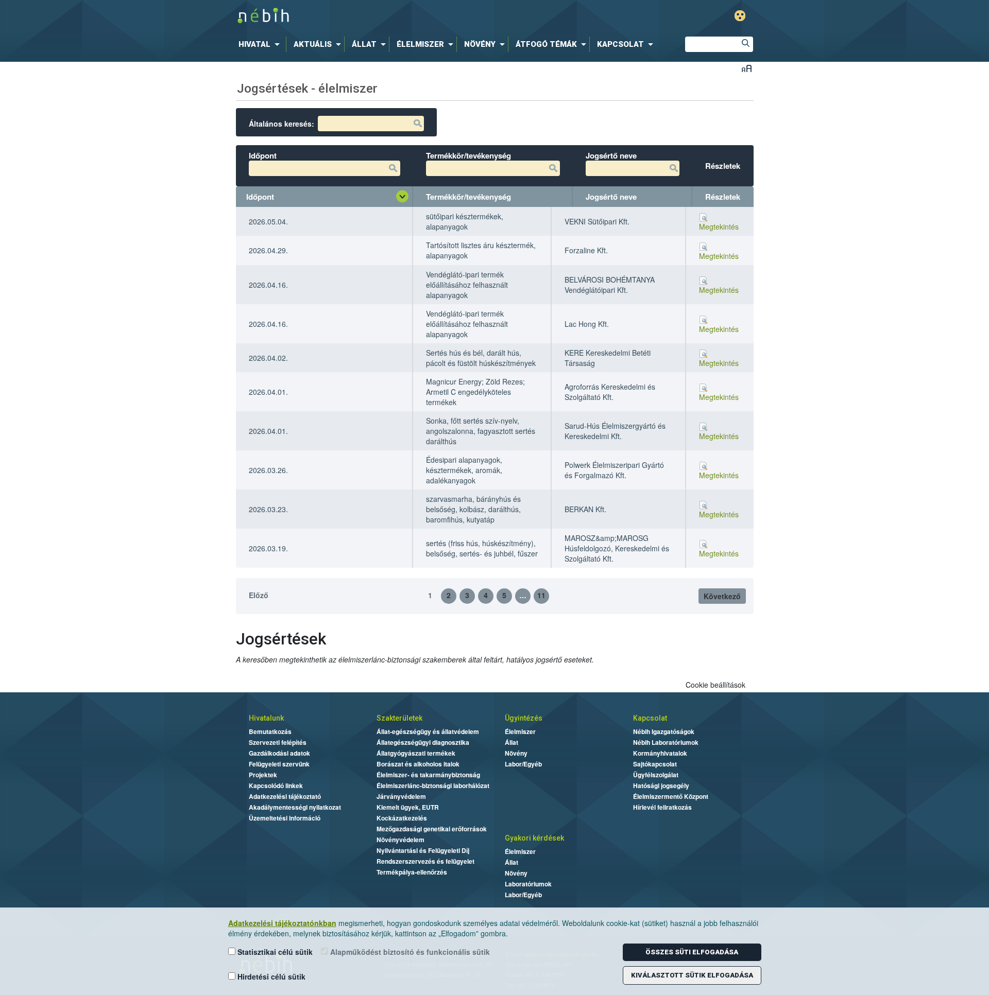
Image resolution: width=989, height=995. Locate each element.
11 (541, 595)
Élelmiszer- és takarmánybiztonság (428, 774)
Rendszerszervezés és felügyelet (425, 861)
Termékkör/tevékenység (468, 196)
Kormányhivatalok (660, 753)
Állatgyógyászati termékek (416, 753)
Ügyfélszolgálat (655, 774)
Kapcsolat (650, 718)
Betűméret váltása (746, 68)
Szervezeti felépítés (277, 742)
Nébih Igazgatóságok (663, 731)
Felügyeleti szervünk (279, 764)
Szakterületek (399, 718)
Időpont (260, 196)
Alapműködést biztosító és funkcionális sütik (409, 952)
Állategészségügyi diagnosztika (423, 742)
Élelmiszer (520, 731)
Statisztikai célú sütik (274, 952)
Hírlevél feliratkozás (662, 807)
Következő (722, 596)
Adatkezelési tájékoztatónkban (282, 923)
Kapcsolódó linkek (276, 785)
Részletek (722, 196)
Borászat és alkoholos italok (418, 764)
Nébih (387, 16)
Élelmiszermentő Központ (670, 796)
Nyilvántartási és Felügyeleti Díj (423, 850)
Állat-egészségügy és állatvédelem (428, 731)
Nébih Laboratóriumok (665, 742)
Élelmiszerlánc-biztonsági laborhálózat (433, 785)
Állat (511, 742)
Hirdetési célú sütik (270, 976)
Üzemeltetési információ (284, 818)
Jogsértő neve (611, 196)
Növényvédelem (400, 839)
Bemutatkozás (270, 731)
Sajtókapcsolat (655, 764)
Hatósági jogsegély (661, 785)
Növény (516, 753)
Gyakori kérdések (534, 838)
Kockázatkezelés (402, 818)
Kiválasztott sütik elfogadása (692, 975)
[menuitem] (261, 44)
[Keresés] (745, 44)
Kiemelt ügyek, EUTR (408, 807)
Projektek (263, 774)
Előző (258, 595)
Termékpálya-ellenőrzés (412, 872)
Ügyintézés (523, 718)
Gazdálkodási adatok (279, 753)
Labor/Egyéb (523, 764)
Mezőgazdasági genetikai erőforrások (432, 828)
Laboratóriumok (528, 883)
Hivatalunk (266, 718)
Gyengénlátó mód (740, 15)
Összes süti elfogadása (691, 952)
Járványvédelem (401, 796)
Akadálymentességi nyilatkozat (295, 807)
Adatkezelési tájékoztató (285, 796)
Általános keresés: (281, 123)
